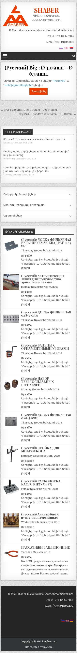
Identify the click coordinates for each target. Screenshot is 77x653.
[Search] (73, 56)
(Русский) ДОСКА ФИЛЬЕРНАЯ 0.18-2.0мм (46, 313)
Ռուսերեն (59, 80)
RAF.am (48, 647)
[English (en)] (66, 48)
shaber (29, 460)
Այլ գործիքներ (12, 215)
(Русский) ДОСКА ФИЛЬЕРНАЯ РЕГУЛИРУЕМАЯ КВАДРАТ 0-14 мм (46, 242)
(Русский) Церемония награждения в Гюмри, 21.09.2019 (34, 139)
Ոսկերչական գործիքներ (19, 194)
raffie (28, 255)
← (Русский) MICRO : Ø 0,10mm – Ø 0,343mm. (29, 109)
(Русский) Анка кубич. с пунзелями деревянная (40, 515)
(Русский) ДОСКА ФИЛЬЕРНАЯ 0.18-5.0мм (46, 416)
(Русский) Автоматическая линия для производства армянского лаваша (42, 279)
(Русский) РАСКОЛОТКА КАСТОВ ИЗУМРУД (40, 482)
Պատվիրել (38, 91)
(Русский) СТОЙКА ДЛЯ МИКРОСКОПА (40, 449)
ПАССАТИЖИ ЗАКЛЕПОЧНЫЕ (45, 547)
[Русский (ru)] (61, 48)
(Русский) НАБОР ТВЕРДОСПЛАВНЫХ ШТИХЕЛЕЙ (37, 381)
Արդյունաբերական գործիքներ (23, 204)
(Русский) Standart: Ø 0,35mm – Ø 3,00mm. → (47, 113)
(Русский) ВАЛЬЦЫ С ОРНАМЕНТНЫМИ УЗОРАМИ (45, 346)
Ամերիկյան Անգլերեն (18, 85)
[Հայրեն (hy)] (71, 48)
